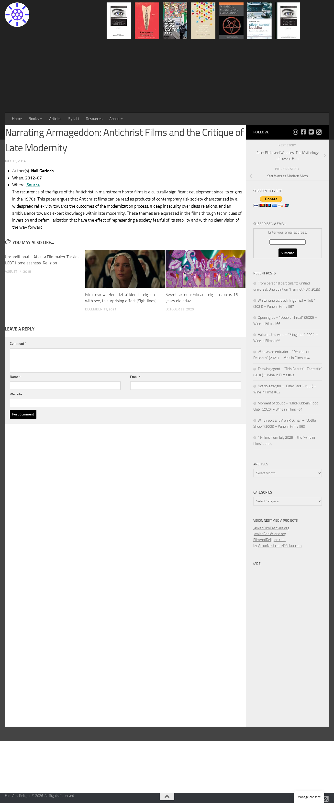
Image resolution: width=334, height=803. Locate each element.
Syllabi (73, 118)
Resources (94, 118)
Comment (18, 344)
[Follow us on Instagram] (295, 132)
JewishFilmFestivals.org (271, 528)
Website (16, 394)
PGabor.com (292, 545)
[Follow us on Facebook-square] (303, 132)
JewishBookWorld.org (269, 534)
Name (15, 377)
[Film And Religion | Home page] (17, 14)
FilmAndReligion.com (269, 540)
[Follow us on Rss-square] (319, 132)
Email (135, 377)
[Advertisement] (167, 76)
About (114, 118)
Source (33, 185)
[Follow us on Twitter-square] (311, 132)
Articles (55, 118)
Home (17, 118)
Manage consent (309, 797)
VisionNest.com (270, 545)
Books (34, 118)
